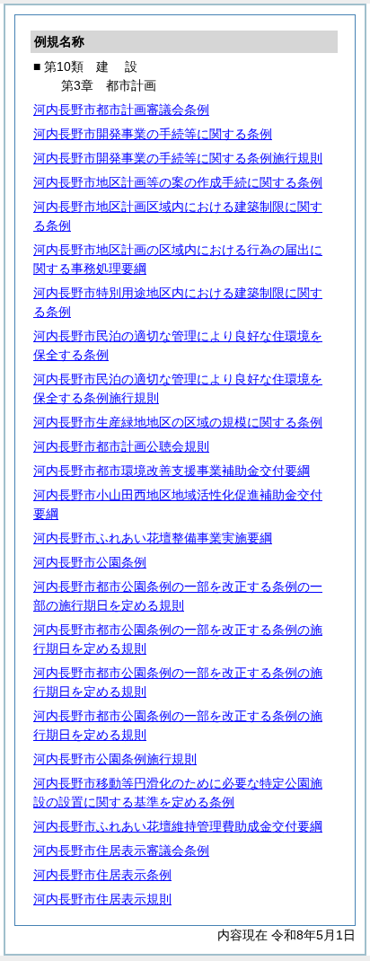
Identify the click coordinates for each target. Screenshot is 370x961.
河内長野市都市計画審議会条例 (121, 109)
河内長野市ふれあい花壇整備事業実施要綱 (152, 538)
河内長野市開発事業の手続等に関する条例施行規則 (177, 158)
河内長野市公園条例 (89, 562)
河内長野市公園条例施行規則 (115, 759)
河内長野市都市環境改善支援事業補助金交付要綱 (171, 470)
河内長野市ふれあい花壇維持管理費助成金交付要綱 (177, 826)
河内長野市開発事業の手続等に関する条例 (152, 134)
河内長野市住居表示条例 (102, 875)
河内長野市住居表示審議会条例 (121, 850)
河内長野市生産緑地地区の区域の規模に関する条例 (177, 422)
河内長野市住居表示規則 (102, 899)
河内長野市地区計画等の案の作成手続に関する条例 (177, 182)
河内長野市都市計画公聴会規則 (121, 446)
